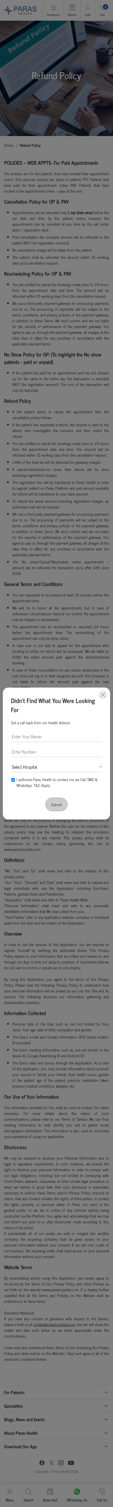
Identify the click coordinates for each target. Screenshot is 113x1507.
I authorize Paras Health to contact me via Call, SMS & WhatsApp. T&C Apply (57, 782)
